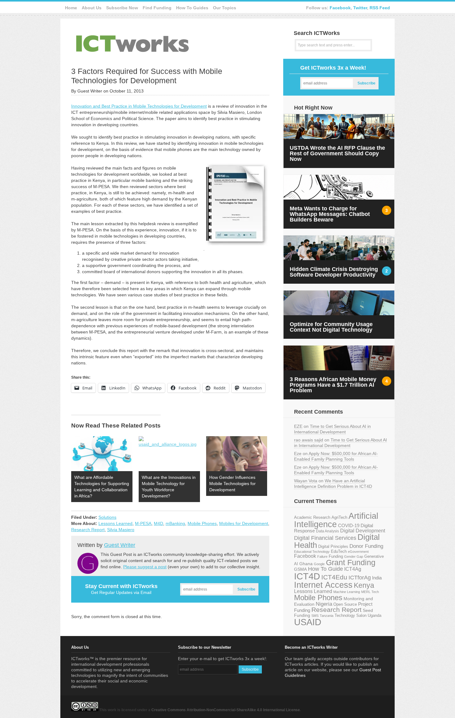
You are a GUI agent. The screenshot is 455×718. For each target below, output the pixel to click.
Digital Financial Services (325, 538)
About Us (92, 7)
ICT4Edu (334, 577)
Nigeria (324, 604)
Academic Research (312, 517)
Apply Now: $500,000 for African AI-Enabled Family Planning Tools (336, 456)
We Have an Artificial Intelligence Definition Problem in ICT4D (333, 483)
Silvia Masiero (120, 529)
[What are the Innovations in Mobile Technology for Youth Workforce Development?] (169, 453)
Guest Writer (119, 545)
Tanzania (326, 615)
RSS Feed (380, 7)
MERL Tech (370, 592)
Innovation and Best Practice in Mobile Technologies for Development (139, 106)
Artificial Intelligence (336, 520)
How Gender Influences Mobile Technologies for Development (232, 483)
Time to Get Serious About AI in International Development (332, 429)
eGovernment (358, 551)
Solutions (107, 517)
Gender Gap (353, 556)
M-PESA (143, 523)
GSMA (300, 569)
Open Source (345, 604)
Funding (336, 556)
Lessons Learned (115, 523)
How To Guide (325, 569)
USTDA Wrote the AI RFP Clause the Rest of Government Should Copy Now (337, 153)
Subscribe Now (122, 7)
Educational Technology (312, 551)
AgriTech (339, 517)
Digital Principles (333, 546)
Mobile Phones (202, 523)
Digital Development (362, 530)
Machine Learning (346, 592)
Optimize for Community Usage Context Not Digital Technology (331, 327)
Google (319, 564)
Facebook (340, 7)
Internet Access (323, 585)
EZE (298, 426)
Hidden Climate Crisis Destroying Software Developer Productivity (334, 272)
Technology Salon (350, 615)
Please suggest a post (145, 566)
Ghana (306, 563)
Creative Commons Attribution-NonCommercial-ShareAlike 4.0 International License (225, 710)
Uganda (374, 615)
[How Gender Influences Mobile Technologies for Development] (236, 453)
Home (71, 7)
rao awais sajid (308, 439)
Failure (322, 556)
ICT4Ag (352, 569)
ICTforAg (360, 577)
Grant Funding (350, 562)
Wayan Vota (305, 480)
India (377, 577)
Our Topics (224, 7)
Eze (297, 453)
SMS (314, 615)
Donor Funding (366, 546)
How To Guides (192, 7)
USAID (307, 622)
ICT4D (307, 576)
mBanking (175, 523)
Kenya (364, 585)
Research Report (88, 529)
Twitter (360, 7)
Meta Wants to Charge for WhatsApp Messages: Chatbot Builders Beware (330, 214)
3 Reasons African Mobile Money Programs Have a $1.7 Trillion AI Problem (333, 384)
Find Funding (157, 7)
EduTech (339, 551)
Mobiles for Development (243, 523)
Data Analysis (327, 531)
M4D (158, 523)
